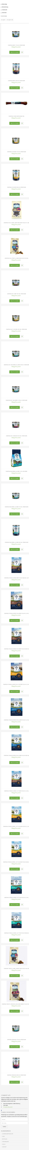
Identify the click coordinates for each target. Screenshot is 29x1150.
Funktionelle (4, 9)
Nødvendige (4, 4)
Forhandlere (5, 1141)
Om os (3, 1144)
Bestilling (4, 1139)
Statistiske (4, 12)
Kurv (3, 1136)
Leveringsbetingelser (7, 1133)
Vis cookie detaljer (4, 16)
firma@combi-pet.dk (7, 1107)
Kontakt (4, 1146)
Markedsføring (5, 6)
